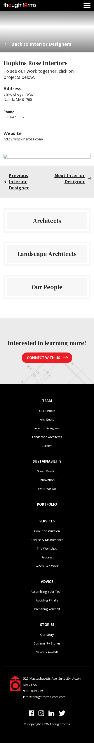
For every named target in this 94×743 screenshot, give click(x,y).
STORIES (47, 624)
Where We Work (47, 566)
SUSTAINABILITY (47, 461)
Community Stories (47, 643)
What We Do (47, 489)
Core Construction (47, 531)
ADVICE (47, 581)
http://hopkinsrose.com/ (23, 139)
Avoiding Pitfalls (47, 600)
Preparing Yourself (47, 609)
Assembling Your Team (47, 591)
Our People (47, 411)
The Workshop (47, 548)
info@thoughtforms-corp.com (44, 697)
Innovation (47, 480)
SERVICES (47, 521)
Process (47, 557)
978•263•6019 (33, 691)
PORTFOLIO (47, 504)
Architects (47, 419)
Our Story (47, 634)
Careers (47, 446)
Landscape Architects (47, 437)
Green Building (47, 471)
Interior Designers (47, 428)
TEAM (47, 400)
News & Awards (47, 652)
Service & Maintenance (47, 540)
